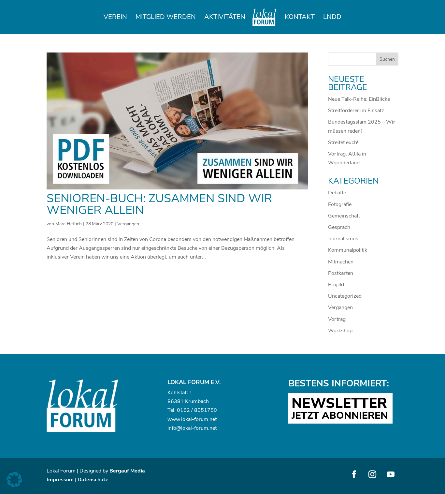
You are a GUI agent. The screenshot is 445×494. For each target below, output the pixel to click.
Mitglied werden (166, 18)
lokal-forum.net (199, 419)
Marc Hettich (68, 224)
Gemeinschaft (344, 215)
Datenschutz (93, 479)
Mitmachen (340, 261)
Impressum (60, 479)
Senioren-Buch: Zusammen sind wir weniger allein (159, 204)
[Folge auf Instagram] (372, 474)
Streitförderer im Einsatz (356, 110)
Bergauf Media (127, 470)
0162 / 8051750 (197, 410)
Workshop (340, 330)
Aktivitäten (224, 18)
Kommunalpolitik (347, 250)
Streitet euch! (343, 142)
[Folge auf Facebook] (354, 474)
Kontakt (300, 18)
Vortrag (337, 319)
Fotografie (340, 204)
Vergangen (128, 224)
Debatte (337, 192)
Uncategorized (345, 296)
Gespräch (339, 227)
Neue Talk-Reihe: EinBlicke (359, 99)
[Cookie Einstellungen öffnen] (14, 485)
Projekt (336, 284)
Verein (115, 18)
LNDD (332, 18)
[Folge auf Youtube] (390, 474)
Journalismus (343, 238)
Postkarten (340, 273)
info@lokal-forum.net (192, 428)
